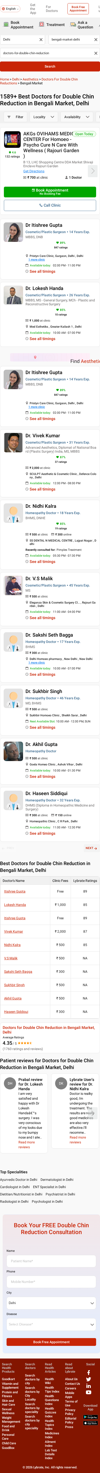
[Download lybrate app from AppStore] (90, 1424)
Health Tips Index (52, 1389)
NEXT (89, 848)
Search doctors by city (32, 1379)
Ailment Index (50, 1443)
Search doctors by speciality (32, 1408)
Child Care (9, 1443)
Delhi (15, 79)
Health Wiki (49, 1381)
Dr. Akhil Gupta (41, 744)
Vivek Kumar (13, 931)
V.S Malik (10, 958)
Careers (70, 1388)
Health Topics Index (49, 1424)
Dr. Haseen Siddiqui (46, 793)
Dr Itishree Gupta (43, 225)
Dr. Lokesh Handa (44, 288)
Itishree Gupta (14, 891)
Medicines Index (52, 1435)
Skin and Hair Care (8, 1402)
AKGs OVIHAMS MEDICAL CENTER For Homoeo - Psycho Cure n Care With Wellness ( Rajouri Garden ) (51, 145)
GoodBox (8, 1448)
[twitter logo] (89, 1381)
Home (4, 79)
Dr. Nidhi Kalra (40, 506)
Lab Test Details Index (51, 1454)
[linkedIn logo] (89, 1387)
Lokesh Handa (15, 905)
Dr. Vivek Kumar (42, 435)
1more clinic (36, 259)
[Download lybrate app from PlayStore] (90, 1418)
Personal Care (8, 1436)
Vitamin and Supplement (10, 1385)
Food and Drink (8, 1428)
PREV (10, 848)
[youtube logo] (89, 1394)
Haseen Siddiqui (16, 1012)
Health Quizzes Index (50, 1412)
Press (69, 1427)
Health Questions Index (52, 1400)
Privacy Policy (70, 1412)
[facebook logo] (89, 1374)
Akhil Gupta (13, 998)
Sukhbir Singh (14, 985)
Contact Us (72, 1383)
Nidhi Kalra (12, 945)
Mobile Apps (69, 1395)
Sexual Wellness (8, 1411)
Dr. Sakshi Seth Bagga (49, 635)
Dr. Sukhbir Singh (43, 691)
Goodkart (8, 1379)
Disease (12, 1314)
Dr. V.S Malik (39, 578)
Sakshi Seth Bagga (18, 971)
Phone (11, 1271)
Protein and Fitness (10, 1394)
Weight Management (11, 1419)
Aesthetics (30, 79)
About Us (71, 1379)
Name (11, 1251)
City (9, 1292)
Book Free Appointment (78, 8)
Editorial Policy (70, 1420)
